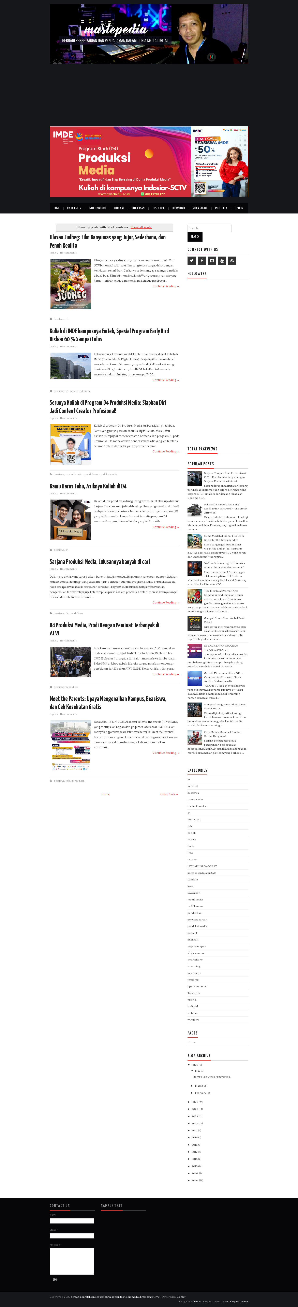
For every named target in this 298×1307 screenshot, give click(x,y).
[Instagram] (212, 261)
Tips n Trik (158, 208)
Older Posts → (169, 794)
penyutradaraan (197, 919)
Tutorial (119, 208)
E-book (239, 208)
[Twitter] (192, 261)
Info (67, 780)
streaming (194, 966)
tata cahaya (194, 973)
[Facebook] (202, 261)
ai (189, 779)
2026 (195, 1065)
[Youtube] (222, 261)
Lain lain (193, 879)
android (193, 786)
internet (192, 859)
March (199, 1085)
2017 (195, 1152)
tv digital (193, 1006)
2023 (195, 1116)
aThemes (196, 1301)
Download (179, 208)
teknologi (193, 979)
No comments (68, 252)
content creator (74, 474)
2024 (195, 1109)
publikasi (193, 939)
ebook (192, 833)
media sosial (195, 899)
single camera (196, 953)
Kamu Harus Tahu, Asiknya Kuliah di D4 (88, 486)
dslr (190, 826)
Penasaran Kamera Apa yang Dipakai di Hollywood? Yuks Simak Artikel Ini (225, 508)
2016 (195, 1159)
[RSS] (232, 261)
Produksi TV (74, 208)
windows (193, 1019)
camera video (196, 799)
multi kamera (196, 906)
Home (56, 208)
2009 (195, 1173)
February (201, 1092)
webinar (193, 1013)
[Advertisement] (149, 94)
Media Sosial (200, 208)
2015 (195, 1166)
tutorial (192, 999)
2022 (195, 1123)
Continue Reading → (166, 286)
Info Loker (221, 208)
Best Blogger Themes (236, 1301)
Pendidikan (138, 208)
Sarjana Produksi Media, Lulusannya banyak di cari (100, 562)
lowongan (194, 893)
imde (73, 391)
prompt (192, 933)
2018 (195, 1144)
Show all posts (141, 227)
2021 (195, 1130)
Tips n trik (194, 993)
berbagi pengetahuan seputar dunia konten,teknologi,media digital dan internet (115, 1296)
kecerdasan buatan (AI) (201, 873)
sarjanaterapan (197, 946)
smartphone (195, 959)
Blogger (181, 1296)
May (198, 1070)
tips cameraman (197, 986)
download (194, 819)
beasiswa (59, 319)
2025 (195, 1102)
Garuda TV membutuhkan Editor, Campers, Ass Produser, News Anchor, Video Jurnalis (224, 677)
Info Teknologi (97, 208)
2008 (195, 1180)
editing (192, 839)
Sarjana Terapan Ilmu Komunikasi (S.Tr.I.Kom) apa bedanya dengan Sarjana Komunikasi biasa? (225, 477)
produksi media (108, 474)
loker (191, 886)
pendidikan (83, 391)
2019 (195, 1137)
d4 (67, 319)
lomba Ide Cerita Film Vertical (212, 1076)
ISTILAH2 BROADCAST (202, 866)
